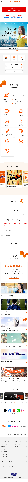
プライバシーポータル (5, 456)
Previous (2, 51)
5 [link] (17, 51)
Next (26, 51)
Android (4, 99)
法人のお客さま (17, 444)
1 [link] (10, 51)
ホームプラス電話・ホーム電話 (7, 231)
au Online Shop (14, 64)
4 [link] (15, 51)
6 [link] (18, 51)
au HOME (2, 234)
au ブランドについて (5, 441)
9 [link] (21, 403)
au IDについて (17, 439)
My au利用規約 (4, 451)
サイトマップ (3, 439)
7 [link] (20, 51)
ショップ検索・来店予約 (13, 68)
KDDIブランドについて (19, 441)
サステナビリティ (4, 444)
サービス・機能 (18, 101)
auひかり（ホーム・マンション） (7, 228)
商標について (3, 468)
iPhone (16, 99)
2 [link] (12, 51)
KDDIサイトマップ (18, 446)
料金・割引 (5, 101)
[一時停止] (8, 51)
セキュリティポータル (5, 459)
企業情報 (3, 446)
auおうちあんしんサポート (6, 236)
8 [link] (21, 192)
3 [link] (14, 51)
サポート (14, 71)
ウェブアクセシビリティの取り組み (7, 466)
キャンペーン (18, 103)
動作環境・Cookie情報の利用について (8, 463)
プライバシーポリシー (5, 454)
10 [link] (22, 403)
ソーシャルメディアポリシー (6, 461)
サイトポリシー (4, 449)
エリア (4, 103)
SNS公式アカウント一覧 (14, 414)
